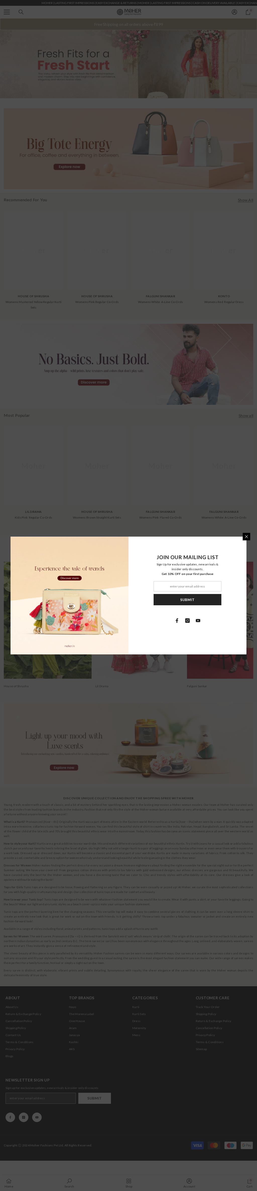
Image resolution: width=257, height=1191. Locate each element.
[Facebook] (177, 620)
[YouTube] (198, 620)
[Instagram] (187, 620)
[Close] (246, 536)
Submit (187, 600)
